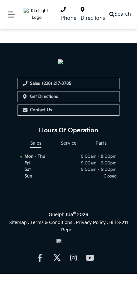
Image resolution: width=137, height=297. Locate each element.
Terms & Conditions (51, 222)
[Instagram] (73, 258)
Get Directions (44, 96)
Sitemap (18, 222)
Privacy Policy (91, 222)
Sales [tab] (35, 143)
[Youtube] (90, 258)
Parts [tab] (101, 143)
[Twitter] (56, 258)
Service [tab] (68, 143)
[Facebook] (39, 258)
